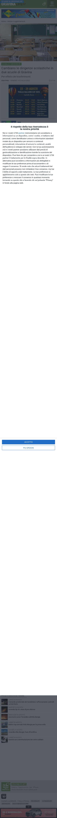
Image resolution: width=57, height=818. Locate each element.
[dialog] (28, 409)
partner (21, 133)
